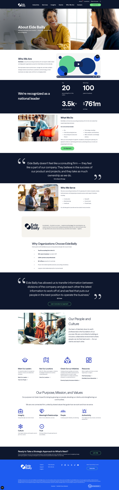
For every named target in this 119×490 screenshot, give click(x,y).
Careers (41, 464)
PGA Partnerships (86, 376)
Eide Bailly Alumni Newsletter (89, 378)
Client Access (94, 1)
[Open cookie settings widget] (2, 487)
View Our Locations (44, 377)
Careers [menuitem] (79, 5)
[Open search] (100, 1)
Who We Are (51, 467)
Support (42, 467)
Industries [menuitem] (36, 5)
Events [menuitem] (61, 5)
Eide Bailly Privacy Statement (62, 486)
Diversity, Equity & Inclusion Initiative (70, 380)
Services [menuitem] (45, 5)
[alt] (21, 4)
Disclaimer (53, 486)
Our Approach (67, 148)
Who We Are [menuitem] (70, 5)
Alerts (80, 1)
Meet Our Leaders (22, 377)
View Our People (22, 379)
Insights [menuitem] (53, 5)
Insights (41, 469)
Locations (86, 1)
